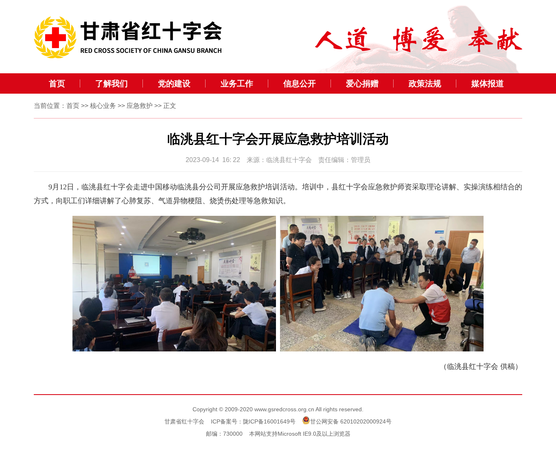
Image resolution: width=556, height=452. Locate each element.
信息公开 (299, 83)
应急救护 (140, 105)
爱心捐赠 (362, 83)
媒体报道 (487, 83)
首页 (57, 83)
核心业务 (103, 105)
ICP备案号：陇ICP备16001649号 (253, 421)
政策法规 (425, 83)
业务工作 (237, 83)
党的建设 (174, 83)
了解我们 (111, 83)
